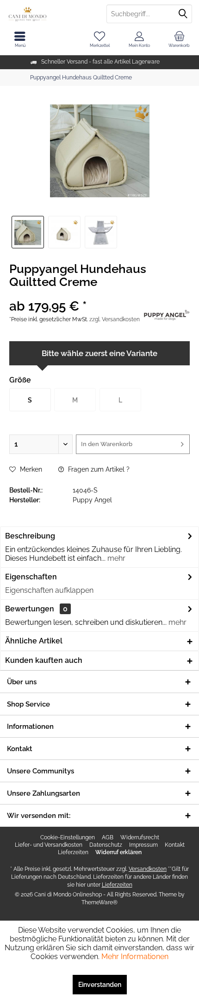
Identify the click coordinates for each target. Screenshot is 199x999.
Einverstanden (99, 984)
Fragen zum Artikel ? (98, 469)
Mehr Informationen (134, 956)
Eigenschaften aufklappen (49, 590)
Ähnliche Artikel (33, 640)
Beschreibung (30, 536)
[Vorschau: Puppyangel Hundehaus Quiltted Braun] (28, 232)
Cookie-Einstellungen (67, 837)
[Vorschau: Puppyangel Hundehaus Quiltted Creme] (64, 232)
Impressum (143, 845)
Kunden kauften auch (43, 660)
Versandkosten (148, 869)
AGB (107, 837)
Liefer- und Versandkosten (48, 845)
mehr (115, 558)
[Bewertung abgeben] (75, 294)
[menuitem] (179, 39)
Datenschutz (105, 845)
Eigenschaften (31, 576)
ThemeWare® (99, 902)
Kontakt (175, 845)
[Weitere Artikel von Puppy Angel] (166, 314)
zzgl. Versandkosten (114, 319)
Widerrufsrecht (139, 837)
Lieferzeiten (73, 852)
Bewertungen (29, 608)
